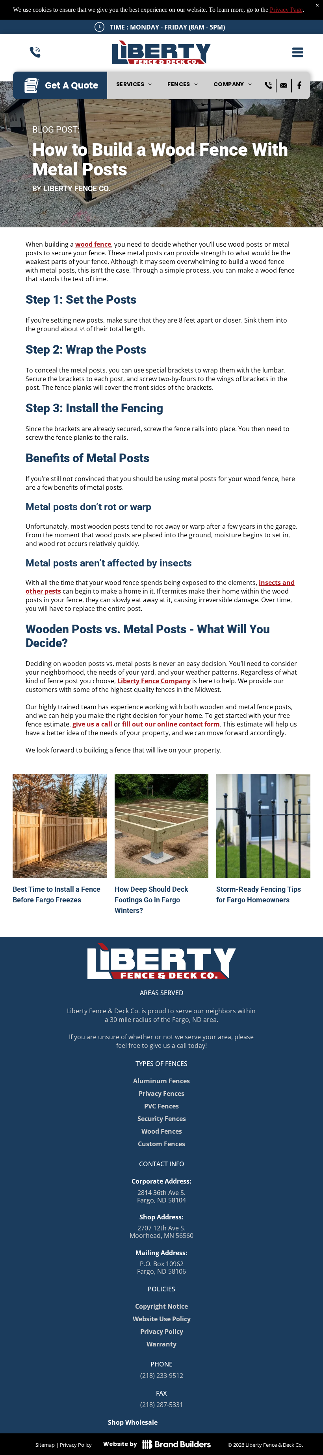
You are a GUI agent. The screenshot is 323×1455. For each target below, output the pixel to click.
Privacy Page (286, 9)
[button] (298, 52)
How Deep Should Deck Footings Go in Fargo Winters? (151, 900)
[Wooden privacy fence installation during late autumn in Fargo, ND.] (59, 826)
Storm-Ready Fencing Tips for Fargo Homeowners (258, 894)
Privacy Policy (76, 1444)
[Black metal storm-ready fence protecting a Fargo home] (263, 826)
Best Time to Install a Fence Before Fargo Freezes (56, 894)
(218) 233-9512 (161, 1375)
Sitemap (45, 1444)
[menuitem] (134, 85)
